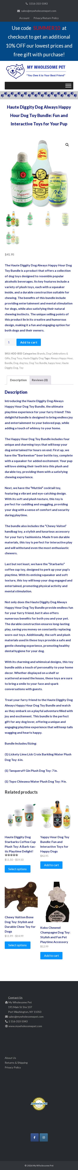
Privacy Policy (13, 1067)
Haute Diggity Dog (33, 358)
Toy (21, 367)
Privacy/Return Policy (46, 18)
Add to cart (28, 342)
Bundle (8, 363)
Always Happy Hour (62, 358)
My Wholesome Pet (43, 1165)
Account (24, 18)
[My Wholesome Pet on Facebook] (34, 1137)
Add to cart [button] (51, 865)
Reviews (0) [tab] (40, 380)
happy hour (54, 363)
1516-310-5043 (38, 3)
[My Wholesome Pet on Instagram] (44, 1137)
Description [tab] (18, 380)
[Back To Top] (68, 1160)
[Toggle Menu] (68, 85)
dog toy (23, 363)
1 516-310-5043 (18, 1021)
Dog (15, 363)
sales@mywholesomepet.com (38, 10)
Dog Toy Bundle (38, 363)
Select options (17, 869)
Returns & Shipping (16, 1062)
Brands (41, 353)
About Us (10, 1057)
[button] (67, 144)
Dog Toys (16, 358)
